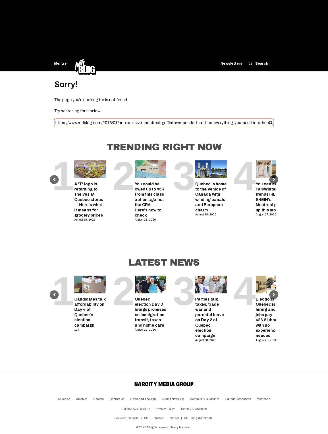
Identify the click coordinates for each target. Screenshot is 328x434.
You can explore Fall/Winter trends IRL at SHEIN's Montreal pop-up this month (271, 197)
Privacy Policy (165, 408)
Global (174, 418)
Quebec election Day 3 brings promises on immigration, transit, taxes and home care (150, 312)
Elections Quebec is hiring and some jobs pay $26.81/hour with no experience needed (271, 317)
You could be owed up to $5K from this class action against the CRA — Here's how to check (149, 199)
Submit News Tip (173, 399)
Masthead (263, 399)
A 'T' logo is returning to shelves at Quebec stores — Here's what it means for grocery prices (88, 199)
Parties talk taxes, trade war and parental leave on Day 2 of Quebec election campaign (209, 317)
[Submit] (271, 123)
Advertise (64, 399)
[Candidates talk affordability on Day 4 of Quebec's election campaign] (90, 284)
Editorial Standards (238, 399)
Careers (98, 399)
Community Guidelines (205, 399)
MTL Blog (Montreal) (198, 418)
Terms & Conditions (194, 408)
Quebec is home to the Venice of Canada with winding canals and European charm (211, 197)
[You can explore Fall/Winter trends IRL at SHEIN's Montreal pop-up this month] (271, 169)
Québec (159, 418)
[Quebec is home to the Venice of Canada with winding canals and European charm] (211, 169)
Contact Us (117, 399)
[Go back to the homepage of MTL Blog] (85, 63)
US (146, 418)
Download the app (143, 399)
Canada (133, 418)
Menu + (60, 63)
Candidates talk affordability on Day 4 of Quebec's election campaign (90, 312)
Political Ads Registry (135, 408)
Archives (81, 399)
